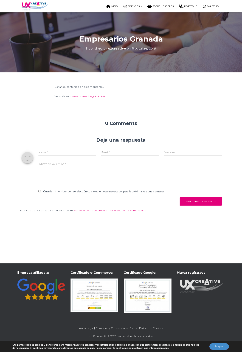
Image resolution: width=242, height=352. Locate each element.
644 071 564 (213, 6)
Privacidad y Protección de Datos (116, 328)
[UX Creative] (34, 6)
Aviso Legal (86, 328)
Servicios (134, 6)
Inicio (114, 6)
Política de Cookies (151, 328)
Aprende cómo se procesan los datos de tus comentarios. (110, 210)
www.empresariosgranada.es (87, 96)
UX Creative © (97, 336)
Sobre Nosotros (163, 6)
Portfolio (191, 6)
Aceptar (219, 346)
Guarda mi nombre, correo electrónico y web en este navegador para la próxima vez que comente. (104, 191)
